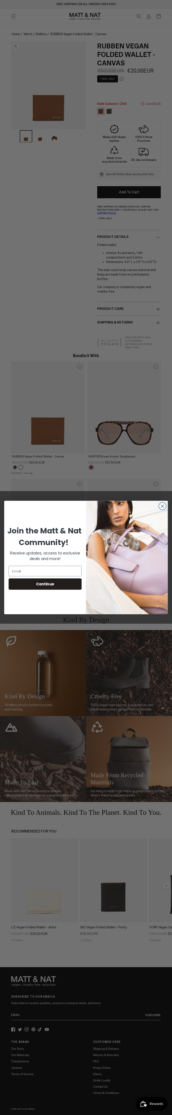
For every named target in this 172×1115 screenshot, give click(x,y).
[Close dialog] (162, 506)
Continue (45, 584)
